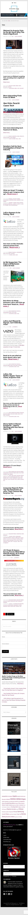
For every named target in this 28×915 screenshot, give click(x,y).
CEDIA (13, 799)
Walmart (22, 88)
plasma (20, 605)
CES (3, 801)
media (15, 88)
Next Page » (11, 614)
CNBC (15, 475)
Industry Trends (16, 198)
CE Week (13, 138)
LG (2, 809)
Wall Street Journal (19, 479)
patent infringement (9, 811)
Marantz (5, 809)
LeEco (14, 254)
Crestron (22, 801)
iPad (22, 476)
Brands (10, 136)
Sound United (10, 816)
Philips (18, 202)
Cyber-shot (17, 537)
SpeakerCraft (17, 816)
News (20, 85)
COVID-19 (16, 801)
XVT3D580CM (5, 542)
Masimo (9, 809)
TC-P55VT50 (15, 541)
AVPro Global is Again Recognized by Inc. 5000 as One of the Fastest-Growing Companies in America (13, 700)
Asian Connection (12, 311)
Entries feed (6, 837)
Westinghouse (14, 205)
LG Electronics (10, 605)
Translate (14, 876)
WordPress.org (6, 841)
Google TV (5, 476)
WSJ (4, 480)
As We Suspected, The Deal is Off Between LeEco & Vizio (12, 264)
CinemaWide (18, 536)
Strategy (13, 253)
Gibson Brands (21, 803)
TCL (4, 205)
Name (3, 636)
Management (6, 200)
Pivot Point (8, 253)
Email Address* (5, 643)
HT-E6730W (14, 538)
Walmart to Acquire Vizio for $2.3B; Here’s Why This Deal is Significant (13, 32)
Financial (11, 198)
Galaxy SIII (9, 538)
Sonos (9, 541)
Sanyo (9, 606)
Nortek (14, 809)
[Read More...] (20, 683)
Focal (17, 138)
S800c (21, 540)
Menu (15, 2)
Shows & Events (6, 137)
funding (11, 254)
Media (17, 85)
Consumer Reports (7, 537)
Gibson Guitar (5, 805)
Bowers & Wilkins (6, 799)
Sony (11, 541)
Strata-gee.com (14, 9)
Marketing (14, 136)
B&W (24, 796)
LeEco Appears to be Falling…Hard (11, 213)
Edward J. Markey (12, 202)
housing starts (14, 807)
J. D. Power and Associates (18, 603)
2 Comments (14, 326)
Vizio (18, 88)
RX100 (18, 540)
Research (19, 200)
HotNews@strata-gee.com (14, 830)
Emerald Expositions (10, 803)
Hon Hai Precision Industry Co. (14, 476)
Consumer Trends (12, 533)
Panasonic (11, 540)
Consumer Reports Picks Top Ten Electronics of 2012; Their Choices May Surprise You (13, 490)
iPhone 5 (18, 538)
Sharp (11, 606)
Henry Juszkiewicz (20, 805)
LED (6, 605)
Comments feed (7, 839)
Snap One (19, 814)
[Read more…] (6, 82)
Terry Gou (5, 479)
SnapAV (15, 814)
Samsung (5, 541)
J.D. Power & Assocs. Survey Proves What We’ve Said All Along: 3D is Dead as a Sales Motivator (14, 552)
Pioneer (15, 811)
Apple (10, 475)
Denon (3, 803)
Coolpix (13, 537)
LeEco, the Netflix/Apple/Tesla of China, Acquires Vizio (12, 375)
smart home (11, 814)
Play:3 (15, 540)
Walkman (12, 479)
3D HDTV (10, 603)
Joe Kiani (23, 806)
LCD (4, 605)
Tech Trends (13, 137)
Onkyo (21, 809)
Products (22, 136)
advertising (11, 88)
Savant (3, 814)
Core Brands (11, 801)
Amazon (10, 536)
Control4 (6, 801)
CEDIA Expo (21, 799)
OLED (17, 809)
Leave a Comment (18, 36)
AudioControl (20, 796)
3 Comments (16, 557)
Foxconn (18, 475)
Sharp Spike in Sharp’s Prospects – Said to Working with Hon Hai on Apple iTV (13, 426)
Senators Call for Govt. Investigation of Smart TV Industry (13, 148)
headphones (14, 805)
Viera (19, 541)
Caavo (10, 138)
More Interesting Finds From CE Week (12, 96)
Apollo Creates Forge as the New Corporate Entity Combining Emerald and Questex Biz (13, 677)
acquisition (11, 313)
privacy (21, 202)
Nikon (8, 540)
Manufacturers (12, 85)
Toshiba (6, 205)
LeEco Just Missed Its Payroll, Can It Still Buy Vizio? (12, 322)
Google (22, 475)
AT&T (12, 475)
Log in (4, 835)
